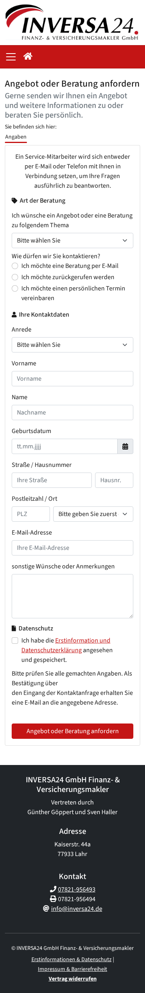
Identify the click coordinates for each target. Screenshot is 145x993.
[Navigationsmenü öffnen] (11, 56)
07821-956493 (76, 889)
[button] (28, 57)
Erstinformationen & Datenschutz (71, 960)
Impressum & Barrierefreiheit (72, 969)
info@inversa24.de (76, 908)
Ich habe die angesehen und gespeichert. (67, 650)
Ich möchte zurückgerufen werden (67, 277)
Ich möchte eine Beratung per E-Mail (69, 265)
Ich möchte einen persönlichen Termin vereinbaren (73, 293)
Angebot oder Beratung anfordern (73, 731)
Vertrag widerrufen (73, 979)
